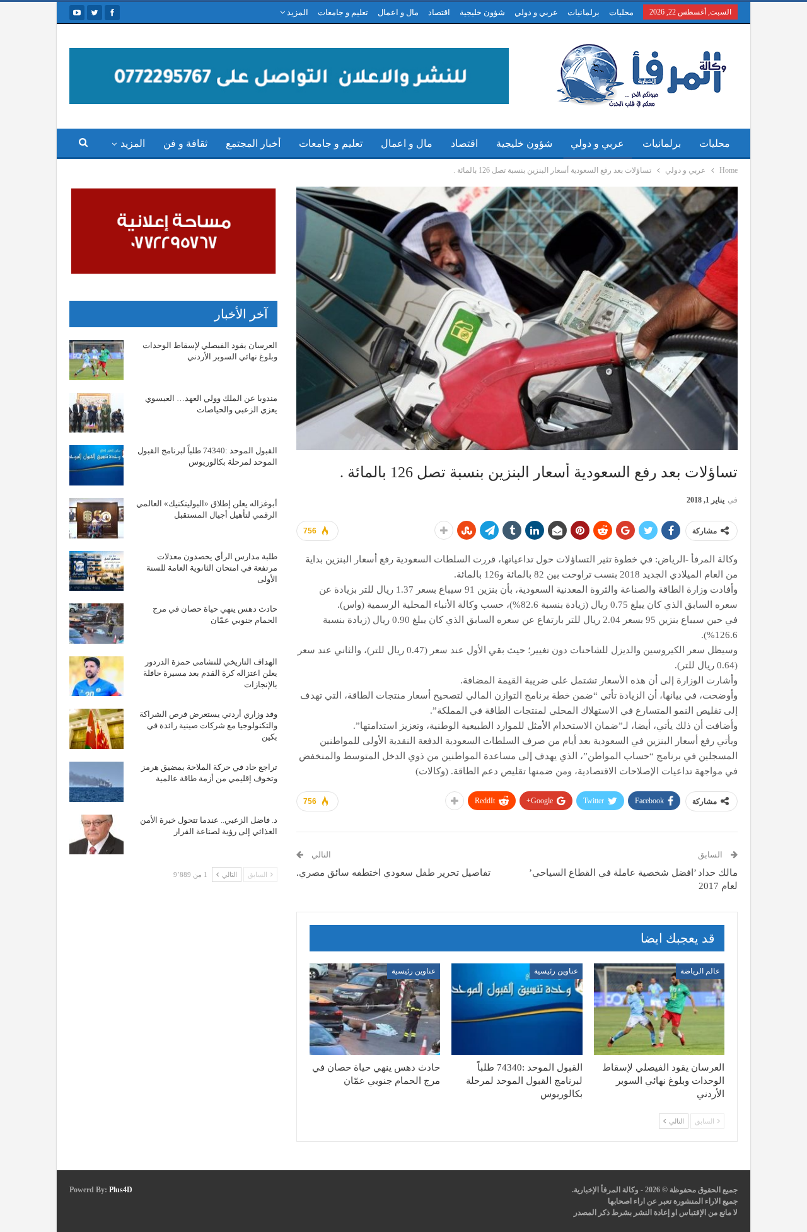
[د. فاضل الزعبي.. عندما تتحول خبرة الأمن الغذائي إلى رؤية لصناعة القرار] (96, 835)
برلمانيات (583, 12)
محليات (621, 12)
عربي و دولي (536, 12)
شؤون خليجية (482, 12)
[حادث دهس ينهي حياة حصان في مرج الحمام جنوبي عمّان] (375, 1009)
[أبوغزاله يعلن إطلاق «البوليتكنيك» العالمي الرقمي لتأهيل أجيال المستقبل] (96, 518)
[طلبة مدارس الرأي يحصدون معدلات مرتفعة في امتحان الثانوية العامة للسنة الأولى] (96, 571)
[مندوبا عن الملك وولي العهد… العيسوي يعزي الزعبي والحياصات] (96, 413)
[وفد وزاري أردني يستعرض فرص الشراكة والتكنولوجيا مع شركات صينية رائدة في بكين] (96, 729)
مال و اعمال (398, 12)
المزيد (296, 12)
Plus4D (120, 1189)
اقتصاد (439, 12)
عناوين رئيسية (556, 971)
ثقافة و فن (185, 143)
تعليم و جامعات (343, 12)
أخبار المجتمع (253, 143)
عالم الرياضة (700, 971)
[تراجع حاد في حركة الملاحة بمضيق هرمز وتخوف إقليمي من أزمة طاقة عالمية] (96, 782)
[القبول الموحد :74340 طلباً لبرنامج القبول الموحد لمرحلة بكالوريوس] (516, 1009)
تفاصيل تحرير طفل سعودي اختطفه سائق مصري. (393, 873)
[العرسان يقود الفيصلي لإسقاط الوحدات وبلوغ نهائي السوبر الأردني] (659, 1009)
